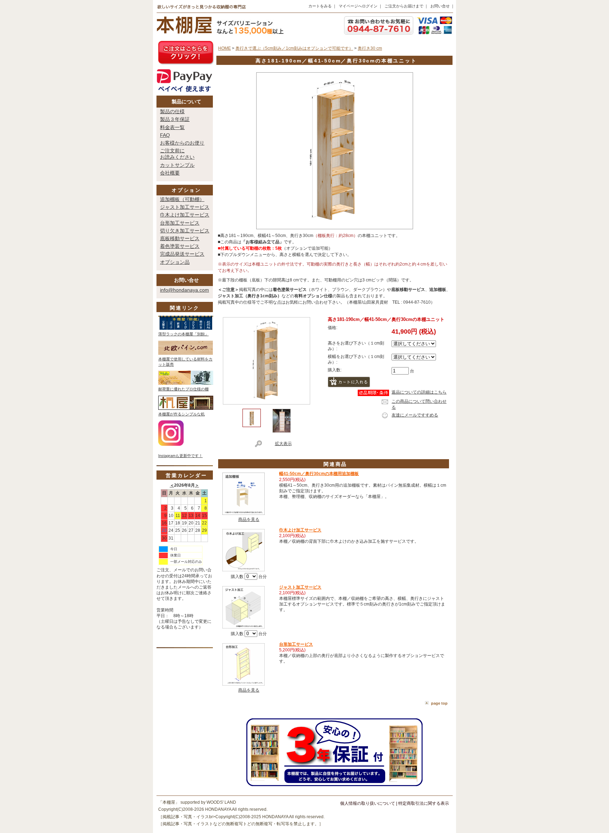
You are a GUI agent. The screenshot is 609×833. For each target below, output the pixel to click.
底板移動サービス (179, 238)
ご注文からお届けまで (404, 6)
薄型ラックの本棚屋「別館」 (183, 334)
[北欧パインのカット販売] (185, 353)
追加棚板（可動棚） (182, 199)
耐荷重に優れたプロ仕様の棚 (183, 389)
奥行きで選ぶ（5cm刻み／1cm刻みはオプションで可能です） (294, 48)
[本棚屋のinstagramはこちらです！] (171, 444)
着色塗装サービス (179, 246)
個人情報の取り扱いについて (367, 803)
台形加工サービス (179, 223)
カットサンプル (177, 165)
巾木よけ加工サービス (184, 215)
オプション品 (175, 262)
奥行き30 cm (370, 48)
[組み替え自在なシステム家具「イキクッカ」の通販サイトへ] (185, 383)
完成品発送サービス (182, 254)
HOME (224, 48)
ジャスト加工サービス (184, 207)
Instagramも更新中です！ (180, 456)
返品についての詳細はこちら (419, 392)
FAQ (165, 135)
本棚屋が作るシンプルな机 (181, 414)
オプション (186, 190)
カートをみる (320, 6)
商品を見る (248, 519)
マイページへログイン (358, 6)
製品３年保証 (175, 119)
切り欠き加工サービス (184, 230)
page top (439, 703)
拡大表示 (283, 443)
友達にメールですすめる (415, 415)
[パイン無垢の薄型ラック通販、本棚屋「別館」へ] (185, 328)
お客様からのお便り (182, 143)
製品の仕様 (172, 111)
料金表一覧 (172, 127)
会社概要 (170, 173)
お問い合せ (440, 6)
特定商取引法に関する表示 (423, 803)
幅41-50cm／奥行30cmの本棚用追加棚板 (319, 473)
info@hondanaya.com (184, 290)
